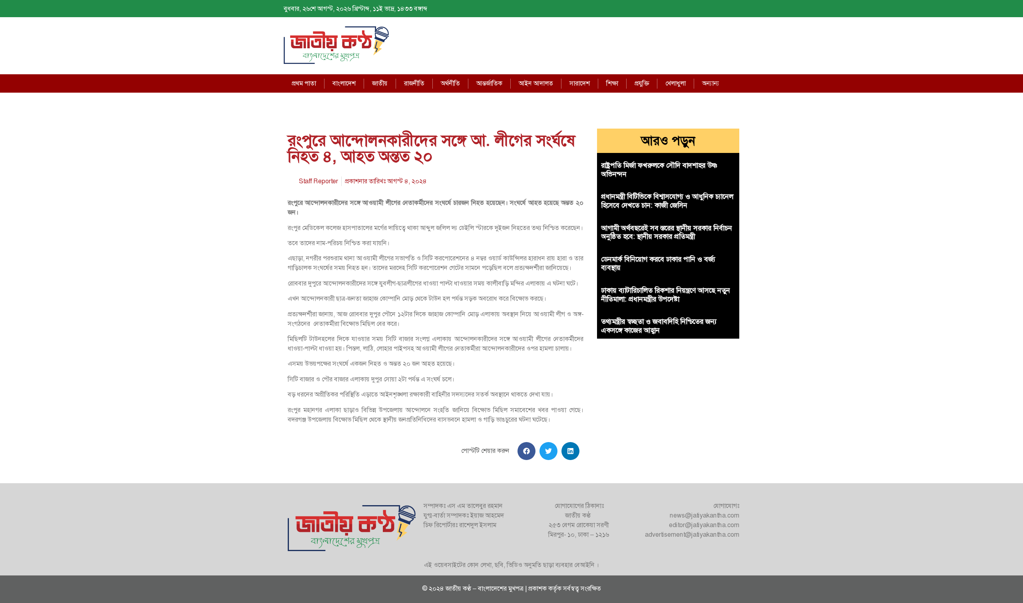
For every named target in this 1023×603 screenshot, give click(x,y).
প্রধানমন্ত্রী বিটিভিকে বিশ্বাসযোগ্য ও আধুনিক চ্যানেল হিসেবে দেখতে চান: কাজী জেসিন (667, 201)
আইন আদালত (536, 83)
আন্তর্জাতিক (489, 83)
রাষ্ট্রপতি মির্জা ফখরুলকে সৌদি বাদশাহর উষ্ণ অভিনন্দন (659, 170)
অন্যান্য (710, 83)
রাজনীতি (414, 83)
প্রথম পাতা (304, 83)
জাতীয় (380, 83)
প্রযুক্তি (642, 83)
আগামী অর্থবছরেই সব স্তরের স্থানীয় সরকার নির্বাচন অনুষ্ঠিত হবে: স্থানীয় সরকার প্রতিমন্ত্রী (666, 232)
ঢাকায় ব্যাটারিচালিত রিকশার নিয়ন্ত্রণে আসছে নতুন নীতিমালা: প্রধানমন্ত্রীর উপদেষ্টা (665, 295)
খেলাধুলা (675, 83)
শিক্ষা (612, 83)
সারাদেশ (579, 83)
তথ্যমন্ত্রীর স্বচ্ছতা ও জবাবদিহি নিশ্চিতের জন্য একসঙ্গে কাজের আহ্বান (658, 326)
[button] (526, 451)
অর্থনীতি (450, 83)
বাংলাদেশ (344, 83)
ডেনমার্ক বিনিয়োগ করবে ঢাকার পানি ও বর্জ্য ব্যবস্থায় (658, 263)
